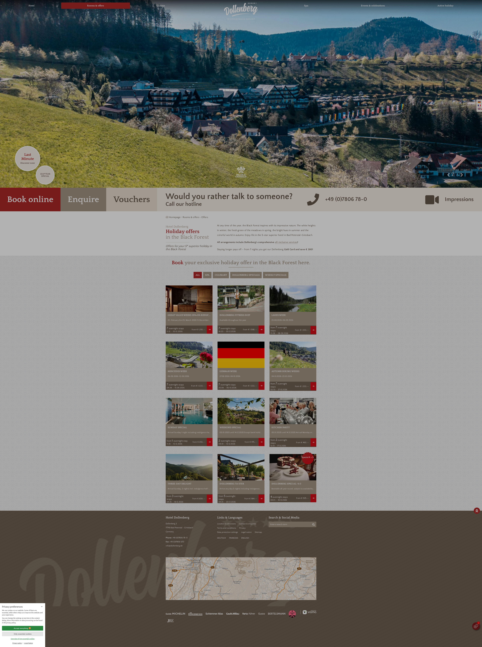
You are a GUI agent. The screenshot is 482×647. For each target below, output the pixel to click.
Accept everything (21, 628)
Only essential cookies (23, 634)
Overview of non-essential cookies (23, 639)
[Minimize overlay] (41, 606)
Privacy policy (17, 643)
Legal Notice (28, 643)
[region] (22, 616)
